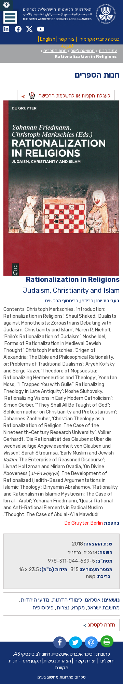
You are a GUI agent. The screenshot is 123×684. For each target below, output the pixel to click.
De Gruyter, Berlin (84, 523)
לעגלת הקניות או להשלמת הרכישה (70, 95)
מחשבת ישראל (103, 607)
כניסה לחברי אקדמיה (100, 39)
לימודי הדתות (67, 599)
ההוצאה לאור (83, 50)
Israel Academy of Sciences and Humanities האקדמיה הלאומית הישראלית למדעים (68, 14)
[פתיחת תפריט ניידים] (10, 17)
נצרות (63, 607)
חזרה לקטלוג (100, 625)
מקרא (79, 607)
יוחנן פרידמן (91, 301)
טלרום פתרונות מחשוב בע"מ (61, 677)
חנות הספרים (55, 50)
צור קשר (66, 39)
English (47, 39)
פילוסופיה (43, 607)
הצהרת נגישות (57, 661)
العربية (67, 46)
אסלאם (92, 599)
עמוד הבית (108, 50)
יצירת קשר (85, 661)
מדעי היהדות (35, 599)
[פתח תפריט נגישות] (6, 5)
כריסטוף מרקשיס (62, 301)
